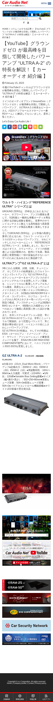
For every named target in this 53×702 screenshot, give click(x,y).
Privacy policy (40, 683)
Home (9, 683)
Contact (31, 683)
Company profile (19, 683)
